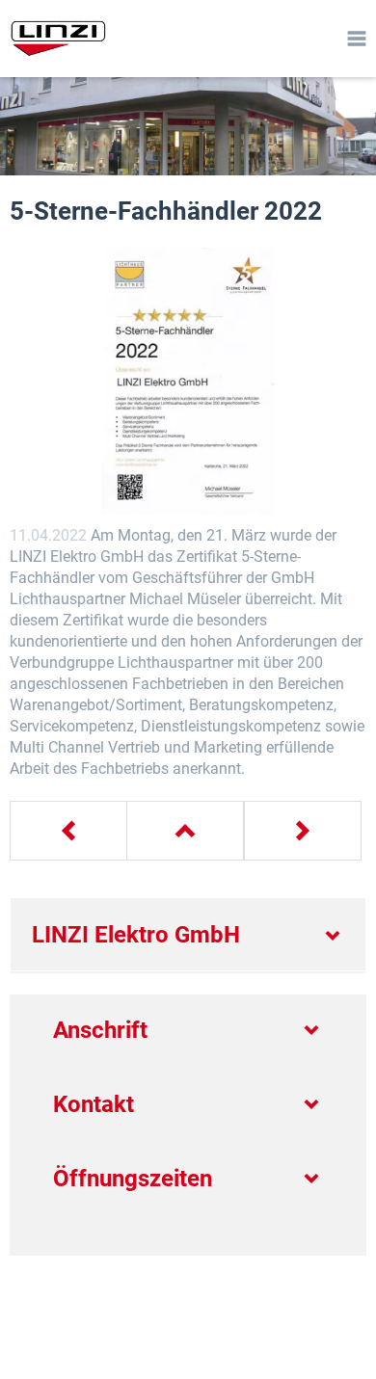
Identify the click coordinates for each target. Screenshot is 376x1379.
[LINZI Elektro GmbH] (54, 38)
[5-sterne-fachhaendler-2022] (188, 382)
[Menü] (356, 38)
